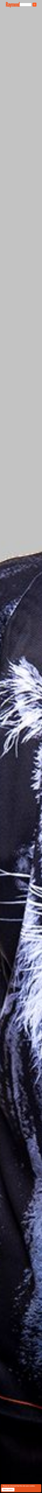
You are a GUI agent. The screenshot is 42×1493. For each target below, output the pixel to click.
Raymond (13, 4)
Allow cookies (8, 1489)
